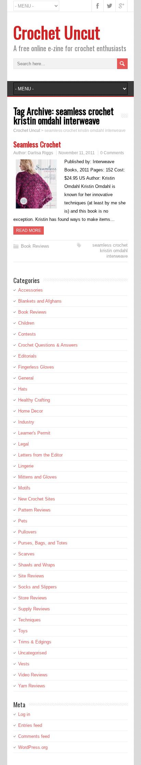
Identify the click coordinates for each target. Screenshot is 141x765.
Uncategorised (32, 652)
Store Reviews (32, 597)
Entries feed (30, 725)
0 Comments (112, 152)
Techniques (29, 619)
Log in (24, 714)
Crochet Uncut (56, 32)
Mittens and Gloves (37, 477)
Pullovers (27, 532)
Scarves (26, 553)
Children (26, 323)
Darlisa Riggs (40, 152)
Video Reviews (33, 674)
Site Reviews (31, 575)
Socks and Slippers (37, 586)
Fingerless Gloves (36, 367)
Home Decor (30, 411)
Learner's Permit (34, 433)
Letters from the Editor (40, 455)
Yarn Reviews (31, 685)
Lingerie (26, 466)
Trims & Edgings (34, 641)
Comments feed (34, 736)
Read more (28, 230)
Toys (23, 630)
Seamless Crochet (37, 144)
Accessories (30, 290)
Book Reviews (35, 246)
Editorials (27, 356)
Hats (22, 389)
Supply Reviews (34, 608)
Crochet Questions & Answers (48, 345)
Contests (27, 334)
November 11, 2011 (77, 152)
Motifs (24, 488)
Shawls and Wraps (36, 564)
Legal (23, 444)
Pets (22, 521)
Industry (26, 422)
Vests (23, 663)
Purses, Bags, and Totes (42, 542)
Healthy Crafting (34, 400)
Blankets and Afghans (40, 301)
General (26, 378)
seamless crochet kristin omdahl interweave (110, 251)
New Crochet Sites (36, 499)
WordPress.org (33, 747)
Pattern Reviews (34, 510)
